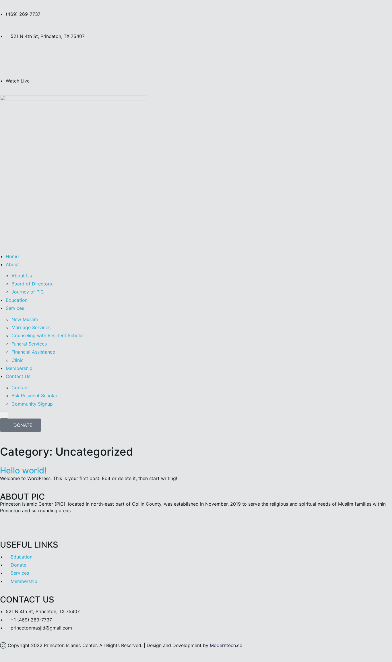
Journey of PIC (27, 292)
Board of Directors (31, 284)
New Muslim (24, 319)
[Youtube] (54, 58)
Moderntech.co (226, 645)
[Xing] (54, 525)
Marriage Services (31, 327)
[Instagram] (23, 58)
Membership (19, 368)
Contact (20, 387)
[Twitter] (7, 58)
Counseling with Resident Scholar (47, 335)
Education (17, 300)
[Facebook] (39, 58)
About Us (21, 276)
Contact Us (18, 376)
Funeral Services (29, 344)
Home (12, 256)
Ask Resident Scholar (34, 395)
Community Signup (32, 404)
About (12, 264)
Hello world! (23, 470)
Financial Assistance (33, 352)
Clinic (17, 360)
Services (15, 308)
